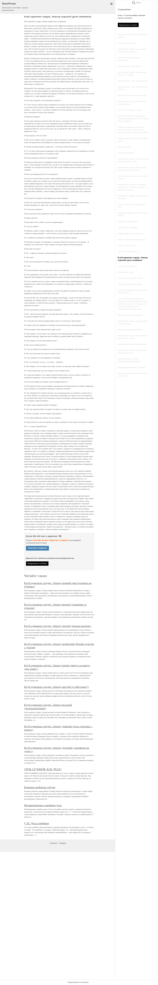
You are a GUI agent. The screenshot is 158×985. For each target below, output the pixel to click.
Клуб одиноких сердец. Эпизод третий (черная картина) (57, 626)
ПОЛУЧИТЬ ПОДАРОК (37, 548)
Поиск (136, 3)
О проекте (54, 843)
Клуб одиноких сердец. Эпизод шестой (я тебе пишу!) (56, 686)
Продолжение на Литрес (128, 25)
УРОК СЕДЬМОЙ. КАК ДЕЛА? (43, 769)
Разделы (62, 843)
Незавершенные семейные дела (43, 805)
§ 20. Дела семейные (36, 823)
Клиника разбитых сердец (39, 787)
